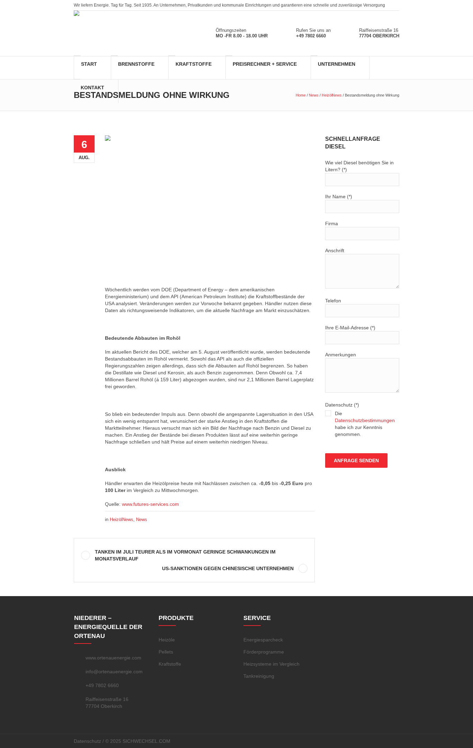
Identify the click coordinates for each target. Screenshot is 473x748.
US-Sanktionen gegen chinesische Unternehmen (228, 568)
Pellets (166, 652)
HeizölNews (332, 95)
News (314, 95)
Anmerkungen (340, 354)
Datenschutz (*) (360, 419)
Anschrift (334, 250)
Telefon (333, 300)
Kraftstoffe (170, 664)
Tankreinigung (258, 676)
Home (301, 95)
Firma (331, 223)
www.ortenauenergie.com (113, 657)
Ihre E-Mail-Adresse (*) (350, 327)
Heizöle (167, 639)
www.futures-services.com (150, 504)
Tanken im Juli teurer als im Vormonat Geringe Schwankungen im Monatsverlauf (185, 555)
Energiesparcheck (263, 639)
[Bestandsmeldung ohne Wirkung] (210, 204)
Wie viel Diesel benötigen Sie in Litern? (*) (359, 166)
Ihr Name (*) (338, 196)
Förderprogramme (263, 652)
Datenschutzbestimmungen (365, 420)
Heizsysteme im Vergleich (271, 664)
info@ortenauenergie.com (114, 671)
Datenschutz (87, 741)
